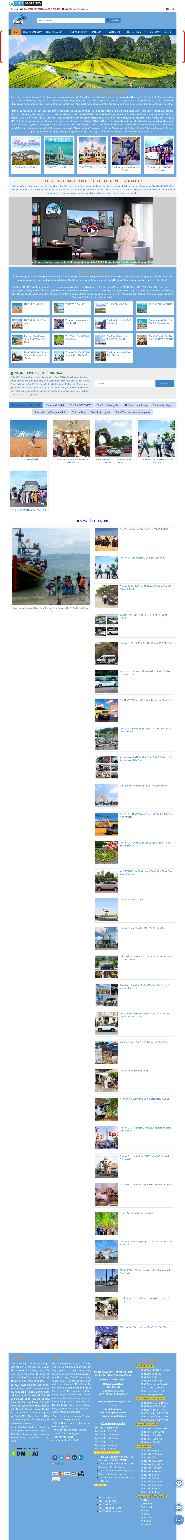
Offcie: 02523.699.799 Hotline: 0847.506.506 (41, 9)
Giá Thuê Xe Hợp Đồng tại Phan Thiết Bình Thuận (143, 733)
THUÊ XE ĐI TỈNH (77, 32)
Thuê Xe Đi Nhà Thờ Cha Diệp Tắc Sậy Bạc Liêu (142, 875)
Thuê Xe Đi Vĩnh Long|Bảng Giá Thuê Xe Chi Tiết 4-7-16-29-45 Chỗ (146, 1190)
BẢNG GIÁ (97, 32)
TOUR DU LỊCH (114, 32)
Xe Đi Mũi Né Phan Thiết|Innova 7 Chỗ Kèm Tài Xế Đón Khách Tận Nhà (146, 820)
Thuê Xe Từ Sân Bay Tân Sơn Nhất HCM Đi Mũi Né (161, 285)
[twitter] (61, 1405)
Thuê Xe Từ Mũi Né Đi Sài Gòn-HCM (28, 457)
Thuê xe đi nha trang (136, 352)
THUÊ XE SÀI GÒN (55, 32)
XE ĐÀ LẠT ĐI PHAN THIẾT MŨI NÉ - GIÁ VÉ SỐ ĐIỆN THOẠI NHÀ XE (145, 620)
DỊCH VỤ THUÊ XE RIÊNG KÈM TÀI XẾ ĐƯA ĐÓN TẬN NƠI (92, 39)
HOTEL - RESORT (135, 32)
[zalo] (81, 1404)
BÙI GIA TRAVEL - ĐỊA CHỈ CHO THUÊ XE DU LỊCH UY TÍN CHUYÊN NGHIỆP (92, 128)
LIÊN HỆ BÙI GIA (105, 1305)
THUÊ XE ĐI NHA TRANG (26, 114)
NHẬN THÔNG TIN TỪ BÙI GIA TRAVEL (40, 320)
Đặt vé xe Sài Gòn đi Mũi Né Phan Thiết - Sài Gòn (143, 1274)
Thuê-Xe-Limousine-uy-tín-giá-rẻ (133, 359)
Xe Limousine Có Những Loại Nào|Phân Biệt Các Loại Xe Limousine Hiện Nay (145, 706)
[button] (171, 9)
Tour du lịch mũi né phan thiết (50, 359)
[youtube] (68, 1405)
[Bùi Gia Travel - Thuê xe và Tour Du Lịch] (26, 98)
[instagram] (74, 1404)
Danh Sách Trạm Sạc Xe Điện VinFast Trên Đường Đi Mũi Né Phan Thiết (145, 934)
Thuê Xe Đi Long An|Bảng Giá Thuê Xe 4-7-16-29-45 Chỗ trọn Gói (144, 1105)
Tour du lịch (78, 359)
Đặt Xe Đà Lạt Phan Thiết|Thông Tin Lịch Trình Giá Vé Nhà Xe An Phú (145, 677)
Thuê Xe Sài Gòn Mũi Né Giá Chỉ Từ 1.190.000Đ (77, 301)
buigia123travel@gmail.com (76, 9)
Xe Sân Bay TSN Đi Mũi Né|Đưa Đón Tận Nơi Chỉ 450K (146, 1132)
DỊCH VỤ (154, 32)
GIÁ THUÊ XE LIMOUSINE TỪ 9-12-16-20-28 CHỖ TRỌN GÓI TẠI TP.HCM (146, 905)
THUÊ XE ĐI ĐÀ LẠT (74, 251)
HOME (16, 32)
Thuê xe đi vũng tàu (108, 352)
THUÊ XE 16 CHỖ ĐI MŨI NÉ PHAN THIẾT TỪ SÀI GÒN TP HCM (145, 1247)
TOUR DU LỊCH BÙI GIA (93, 219)
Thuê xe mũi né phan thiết (26, 352)
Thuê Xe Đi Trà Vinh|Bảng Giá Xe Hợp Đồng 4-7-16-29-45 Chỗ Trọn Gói (145, 791)
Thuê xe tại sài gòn (163, 352)
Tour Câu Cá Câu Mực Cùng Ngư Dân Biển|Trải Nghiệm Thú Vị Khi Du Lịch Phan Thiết (51, 556)
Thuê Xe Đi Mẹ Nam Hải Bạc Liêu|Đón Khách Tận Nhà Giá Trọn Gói (145, 1076)
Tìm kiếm (114, 20)
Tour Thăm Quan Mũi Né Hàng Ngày (77, 285)
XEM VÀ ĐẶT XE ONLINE (92, 468)
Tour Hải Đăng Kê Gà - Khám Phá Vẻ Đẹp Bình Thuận (35, 286)
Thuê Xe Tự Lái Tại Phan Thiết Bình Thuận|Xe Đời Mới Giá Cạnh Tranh (145, 535)
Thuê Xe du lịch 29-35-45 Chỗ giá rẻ (126, 116)
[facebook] (55, 1405)
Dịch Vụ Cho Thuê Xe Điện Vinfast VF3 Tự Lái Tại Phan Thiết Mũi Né (146, 763)
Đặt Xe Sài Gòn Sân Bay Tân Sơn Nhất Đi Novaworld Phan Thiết (145, 1219)
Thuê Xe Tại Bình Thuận (131, 847)
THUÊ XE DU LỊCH (31, 32)
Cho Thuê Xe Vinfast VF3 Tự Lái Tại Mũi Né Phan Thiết (146, 647)
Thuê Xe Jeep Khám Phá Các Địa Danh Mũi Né (159, 116)
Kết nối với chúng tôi (65, 1398)
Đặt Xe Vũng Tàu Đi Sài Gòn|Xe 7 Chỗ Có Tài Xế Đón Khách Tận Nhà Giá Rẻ (145, 962)
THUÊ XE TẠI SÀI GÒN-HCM (59, 114)
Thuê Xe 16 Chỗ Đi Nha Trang (134, 1018)
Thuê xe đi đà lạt (55, 352)
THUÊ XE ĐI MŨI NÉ (33, 251)
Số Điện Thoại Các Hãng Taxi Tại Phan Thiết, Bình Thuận (144, 563)
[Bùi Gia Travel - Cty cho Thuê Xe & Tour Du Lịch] (19, 20)
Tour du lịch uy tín (100, 359)
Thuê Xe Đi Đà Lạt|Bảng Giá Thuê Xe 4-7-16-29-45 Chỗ (145, 590)
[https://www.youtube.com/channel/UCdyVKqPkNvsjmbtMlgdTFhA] (58, 1411)
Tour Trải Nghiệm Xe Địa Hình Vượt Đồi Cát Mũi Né (144, 476)
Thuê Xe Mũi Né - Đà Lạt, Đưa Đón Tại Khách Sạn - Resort (35, 302)
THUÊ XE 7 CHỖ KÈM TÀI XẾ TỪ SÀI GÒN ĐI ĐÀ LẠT (144, 1046)
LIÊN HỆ (168, 32)
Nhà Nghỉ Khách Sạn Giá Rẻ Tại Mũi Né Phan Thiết (144, 989)
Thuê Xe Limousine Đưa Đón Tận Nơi (92, 116)
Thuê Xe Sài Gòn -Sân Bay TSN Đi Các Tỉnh (117, 285)
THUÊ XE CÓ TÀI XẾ (80, 352)
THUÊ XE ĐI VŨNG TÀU (118, 251)
